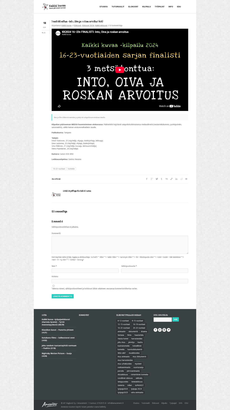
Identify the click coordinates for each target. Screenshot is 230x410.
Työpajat (173, 403)
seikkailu (139, 378)
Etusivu (136, 403)
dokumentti (133, 331)
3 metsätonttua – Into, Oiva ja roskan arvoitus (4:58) (77, 21)
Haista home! (123, 339)
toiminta (121, 385)
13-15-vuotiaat (124, 324)
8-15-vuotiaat (137, 321)
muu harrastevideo (125, 360)
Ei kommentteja (116, 25)
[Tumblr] (161, 179)
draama (144, 331)
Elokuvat (77, 25)
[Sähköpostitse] (186, 179)
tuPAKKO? (139, 385)
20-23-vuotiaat (139, 328)
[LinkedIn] (176, 179)
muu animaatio (124, 357)
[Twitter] (157, 179)
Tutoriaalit (145, 403)
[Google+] (152, 179)
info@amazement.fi (116, 403)
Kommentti (56, 233)
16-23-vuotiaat (59, 169)
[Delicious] (171, 179)
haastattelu (139, 335)
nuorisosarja (138, 367)
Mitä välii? (122, 353)
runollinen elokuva (125, 378)
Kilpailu (164, 403)
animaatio (122, 331)
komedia (71, 169)
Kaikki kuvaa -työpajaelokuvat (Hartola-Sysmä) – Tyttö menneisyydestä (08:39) (56, 322)
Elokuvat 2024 (88, 25)
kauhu (140, 342)
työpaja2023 (123, 389)
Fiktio (129, 335)
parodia (121, 371)
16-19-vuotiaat (139, 324)
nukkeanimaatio (124, 367)
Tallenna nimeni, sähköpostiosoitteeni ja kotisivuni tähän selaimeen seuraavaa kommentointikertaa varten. (94, 289)
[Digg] (166, 179)
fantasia (121, 335)
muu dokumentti (139, 357)
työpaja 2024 (136, 389)
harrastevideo (136, 339)
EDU (186, 403)
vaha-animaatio (137, 392)
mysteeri (138, 364)
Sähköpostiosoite (129, 266)
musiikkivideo (134, 353)
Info (180, 403)
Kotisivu (55, 276)
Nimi (54, 266)
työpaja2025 (123, 392)
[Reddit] (181, 179)
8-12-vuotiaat (123, 321)
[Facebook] (147, 179)
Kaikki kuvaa (66, 25)
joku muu (121, 342)
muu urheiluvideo (125, 364)
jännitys (131, 342)
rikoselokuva (123, 374)
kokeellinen (137, 346)
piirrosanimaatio (133, 371)
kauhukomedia (124, 346)
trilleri (129, 385)
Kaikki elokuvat (101, 25)
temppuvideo (123, 382)
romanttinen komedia (139, 374)
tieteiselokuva (136, 382)
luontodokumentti (135, 349)
